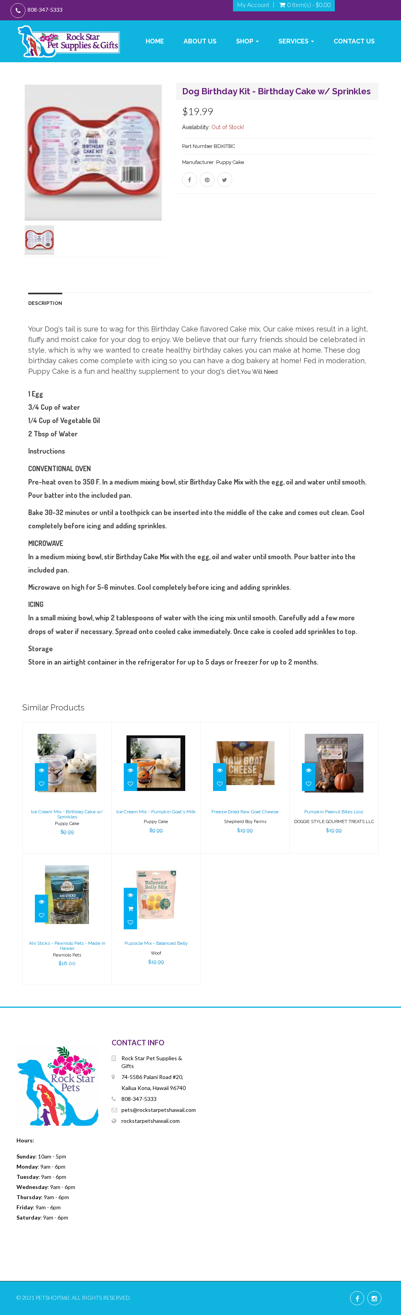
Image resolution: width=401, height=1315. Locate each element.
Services (294, 41)
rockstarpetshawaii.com (150, 1120)
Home (155, 41)
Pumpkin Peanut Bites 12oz (333, 811)
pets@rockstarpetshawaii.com (158, 1109)
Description (45, 303)
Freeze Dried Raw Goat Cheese (244, 811)
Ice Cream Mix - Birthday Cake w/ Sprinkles (67, 814)
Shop (245, 41)
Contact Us (354, 41)
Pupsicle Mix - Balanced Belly (156, 943)
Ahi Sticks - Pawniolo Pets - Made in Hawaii (67, 945)
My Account (253, 4)
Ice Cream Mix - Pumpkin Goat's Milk (156, 811)
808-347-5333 (45, 9)
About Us (200, 41)
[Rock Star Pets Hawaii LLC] (69, 41)
